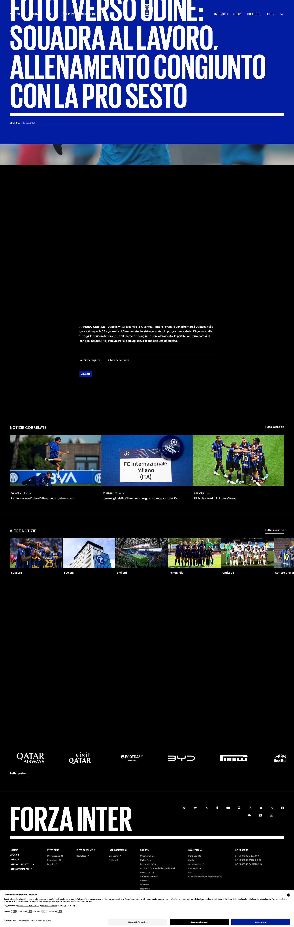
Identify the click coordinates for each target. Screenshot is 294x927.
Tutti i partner (19, 773)
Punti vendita (194, 856)
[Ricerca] (281, 14)
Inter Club (53, 850)
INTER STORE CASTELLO (247, 864)
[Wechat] (249, 815)
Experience (52, 860)
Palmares (144, 885)
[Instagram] (250, 808)
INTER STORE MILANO (246, 856)
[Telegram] (184, 808)
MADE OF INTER (89, 14)
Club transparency (149, 876)
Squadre (14, 855)
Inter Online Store (20, 864)
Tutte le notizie (274, 427)
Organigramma (147, 856)
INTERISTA (221, 14)
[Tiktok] (217, 808)
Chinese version (118, 360)
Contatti (144, 881)
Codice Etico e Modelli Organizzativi (157, 868)
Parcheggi (193, 868)
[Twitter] (271, 808)
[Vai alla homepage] (147, 10)
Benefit (50, 864)
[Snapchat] (261, 808)
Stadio (191, 860)
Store (237, 14)
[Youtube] (228, 808)
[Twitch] (239, 808)
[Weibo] (195, 808)
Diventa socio (53, 856)
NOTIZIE (15, 14)
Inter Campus (116, 850)
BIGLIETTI (254, 14)
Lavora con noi (147, 872)
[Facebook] (282, 808)
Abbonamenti (194, 864)
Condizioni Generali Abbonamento (205, 876)
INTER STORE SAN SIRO (246, 860)
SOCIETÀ (51, 14)
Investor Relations (148, 864)
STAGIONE (33, 14)
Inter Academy (84, 850)
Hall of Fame (146, 860)
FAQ (190, 872)
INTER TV (68, 14)
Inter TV (14, 859)
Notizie (14, 850)
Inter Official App (20, 869)
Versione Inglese (90, 360)
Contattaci (81, 856)
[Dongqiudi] (260, 815)
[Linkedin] (206, 808)
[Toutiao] (271, 815)
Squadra (85, 373)
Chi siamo (113, 856)
